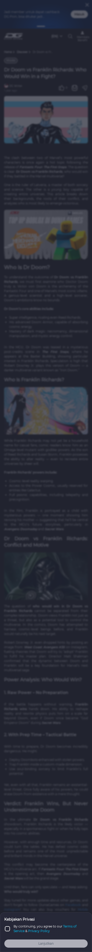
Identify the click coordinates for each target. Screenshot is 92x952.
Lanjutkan (46, 943)
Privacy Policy (39, 931)
